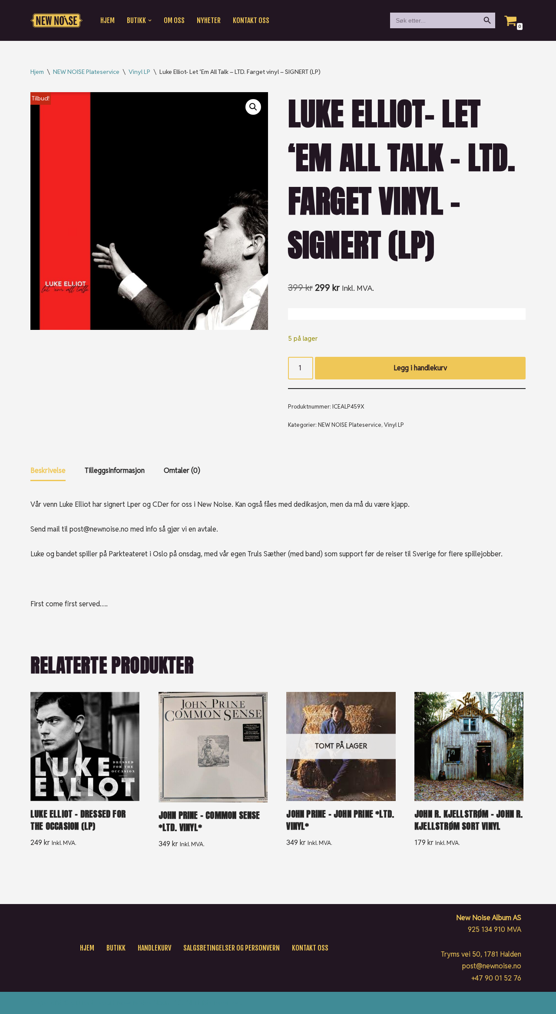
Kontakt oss (251, 20)
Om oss (174, 20)
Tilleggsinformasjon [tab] (115, 470)
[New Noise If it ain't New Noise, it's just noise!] (56, 20)
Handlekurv (154, 948)
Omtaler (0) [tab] (182, 470)
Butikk (116, 948)
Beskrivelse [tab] (48, 470)
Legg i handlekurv (420, 367)
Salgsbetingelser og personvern (231, 948)
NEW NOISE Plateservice (86, 72)
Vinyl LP (139, 72)
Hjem (107, 20)
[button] (150, 20)
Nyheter (209, 20)
